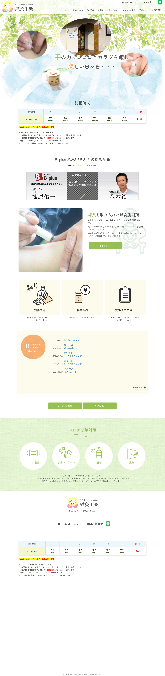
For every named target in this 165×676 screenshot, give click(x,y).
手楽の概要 (100, 406)
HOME (66, 10)
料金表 (100, 10)
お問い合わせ (149, 2)
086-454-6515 (129, 2)
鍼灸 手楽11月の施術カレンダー (74, 362)
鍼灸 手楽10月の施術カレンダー (74, 370)
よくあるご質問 (129, 10)
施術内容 (90, 10)
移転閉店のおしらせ (73, 340)
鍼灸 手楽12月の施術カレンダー (74, 354)
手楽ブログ (143, 10)
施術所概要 (156, 10)
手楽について (78, 10)
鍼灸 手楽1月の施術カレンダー (73, 347)
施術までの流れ (113, 10)
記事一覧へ (137, 387)
